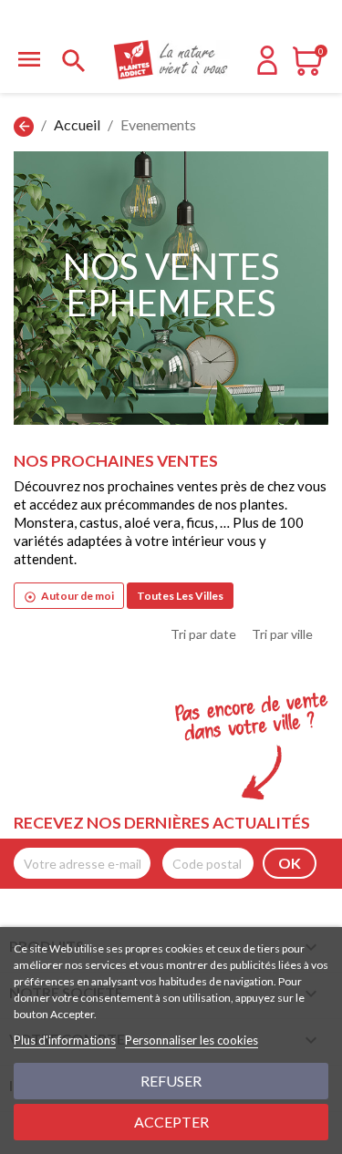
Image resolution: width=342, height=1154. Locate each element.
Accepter (171, 1121)
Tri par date (203, 634)
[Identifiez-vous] (267, 68)
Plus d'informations (65, 1040)
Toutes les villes (180, 596)
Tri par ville (282, 634)
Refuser (171, 1080)
